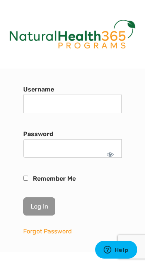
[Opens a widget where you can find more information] (116, 250)
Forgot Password (47, 231)
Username (38, 89)
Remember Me (53, 178)
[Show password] (110, 154)
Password (38, 134)
